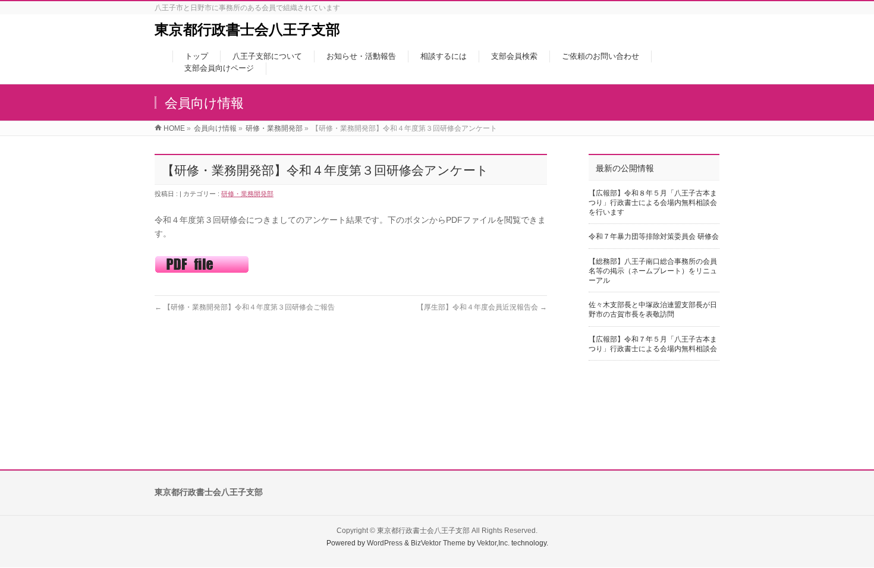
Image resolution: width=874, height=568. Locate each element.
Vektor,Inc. (493, 543)
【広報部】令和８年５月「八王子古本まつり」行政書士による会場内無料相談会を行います (653, 202)
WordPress (385, 543)
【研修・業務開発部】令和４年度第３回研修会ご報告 (245, 307)
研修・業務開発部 (247, 193)
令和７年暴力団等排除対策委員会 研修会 (654, 236)
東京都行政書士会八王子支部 (247, 29)
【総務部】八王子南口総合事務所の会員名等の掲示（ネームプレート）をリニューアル (653, 271)
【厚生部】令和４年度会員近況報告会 (482, 307)
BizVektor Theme (438, 543)
